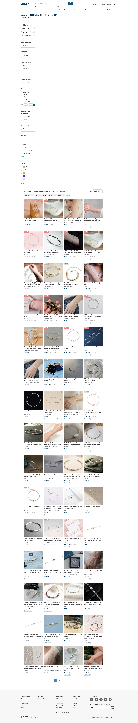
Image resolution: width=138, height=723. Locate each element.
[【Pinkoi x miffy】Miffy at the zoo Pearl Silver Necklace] (73, 496)
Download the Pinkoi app (100, 708)
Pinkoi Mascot (76, 705)
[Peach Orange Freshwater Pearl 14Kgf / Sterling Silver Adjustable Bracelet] (73, 400)
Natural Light (87, 318)
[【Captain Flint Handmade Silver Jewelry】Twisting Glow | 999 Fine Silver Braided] (73, 464)
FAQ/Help (58, 698)
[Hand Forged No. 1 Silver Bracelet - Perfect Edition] (33, 528)
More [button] (22, 156)
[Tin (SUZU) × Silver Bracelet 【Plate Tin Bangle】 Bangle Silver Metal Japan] (93, 464)
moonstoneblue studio (89, 638)
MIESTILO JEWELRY (69, 222)
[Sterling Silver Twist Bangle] (53, 464)
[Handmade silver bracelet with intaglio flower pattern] (33, 464)
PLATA (25, 478)
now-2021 (46, 606)
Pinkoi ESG (75, 703)
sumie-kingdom (48, 318)
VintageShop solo (88, 382)
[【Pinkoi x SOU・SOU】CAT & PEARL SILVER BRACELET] (53, 624)
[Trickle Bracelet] (33, 400)
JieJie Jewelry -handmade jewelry (92, 222)
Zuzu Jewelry (47, 222)
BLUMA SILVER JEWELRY (70, 574)
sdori (65, 510)
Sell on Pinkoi (96, 4)
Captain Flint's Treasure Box (51, 446)
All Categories (24, 698)
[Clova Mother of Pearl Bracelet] (93, 496)
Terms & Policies (59, 705)
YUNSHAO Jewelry (49, 254)
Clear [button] (22, 139)
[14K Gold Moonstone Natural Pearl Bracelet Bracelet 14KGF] (93, 432)
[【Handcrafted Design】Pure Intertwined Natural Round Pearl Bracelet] (93, 655)
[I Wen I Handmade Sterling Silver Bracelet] (73, 624)
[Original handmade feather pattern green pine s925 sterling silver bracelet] (33, 655)
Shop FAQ (40, 700)
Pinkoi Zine (23, 700)
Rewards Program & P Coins (62, 712)
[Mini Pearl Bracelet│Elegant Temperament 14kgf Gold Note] (93, 208)
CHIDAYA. (26, 446)
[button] (34, 105)
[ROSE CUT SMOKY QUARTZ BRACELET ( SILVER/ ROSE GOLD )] (53, 560)
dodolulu (53, 6)
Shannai (26, 670)
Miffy (61, 6)
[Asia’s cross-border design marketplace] (25, 4)
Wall (22, 705)
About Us (75, 698)
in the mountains (88, 574)
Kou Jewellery (47, 414)
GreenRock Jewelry (49, 478)
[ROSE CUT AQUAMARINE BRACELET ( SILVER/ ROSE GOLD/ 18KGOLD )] (33, 624)
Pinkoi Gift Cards (25, 703)
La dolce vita (47, 6)
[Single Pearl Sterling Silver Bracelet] (73, 368)
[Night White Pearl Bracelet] (53, 655)
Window (23, 707)
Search (70, 3)
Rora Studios (87, 510)
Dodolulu (41, 6)
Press (74, 700)
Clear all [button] (68, 195)
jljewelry (26, 222)
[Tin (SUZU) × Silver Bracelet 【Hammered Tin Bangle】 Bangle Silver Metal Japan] (33, 432)
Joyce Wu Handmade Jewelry (71, 318)
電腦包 (57, 6)
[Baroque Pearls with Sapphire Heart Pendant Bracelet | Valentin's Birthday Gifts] (33, 336)
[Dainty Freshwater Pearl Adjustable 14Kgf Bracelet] (73, 304)
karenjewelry (87, 446)
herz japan (35, 6)
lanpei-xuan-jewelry (29, 606)
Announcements (59, 703)
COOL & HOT (67, 254)
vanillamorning (47, 286)
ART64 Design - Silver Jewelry (31, 286)
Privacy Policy (59, 707)
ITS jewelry (66, 446)
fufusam (26, 542)
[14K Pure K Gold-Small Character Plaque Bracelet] (53, 400)
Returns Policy (59, 709)
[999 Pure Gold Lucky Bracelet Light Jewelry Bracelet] (33, 208)
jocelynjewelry (87, 670)
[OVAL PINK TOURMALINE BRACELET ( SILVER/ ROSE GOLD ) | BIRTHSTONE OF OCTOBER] (73, 592)
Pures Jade (67, 638)
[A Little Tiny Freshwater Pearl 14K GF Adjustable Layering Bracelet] (53, 496)
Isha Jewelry (47, 542)
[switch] (28, 28)
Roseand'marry (68, 286)
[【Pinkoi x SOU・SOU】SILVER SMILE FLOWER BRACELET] (33, 560)
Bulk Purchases (59, 700)
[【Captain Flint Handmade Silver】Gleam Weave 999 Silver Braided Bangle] (53, 432)
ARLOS (26, 254)
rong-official (27, 414)
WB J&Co (86, 606)
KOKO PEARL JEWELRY (50, 350)
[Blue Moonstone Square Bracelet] (93, 560)
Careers (74, 707)
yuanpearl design (68, 670)
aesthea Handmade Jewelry (31, 350)
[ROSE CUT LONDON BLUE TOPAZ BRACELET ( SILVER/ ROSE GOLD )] (93, 528)
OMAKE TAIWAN (68, 382)
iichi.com (75, 709)
